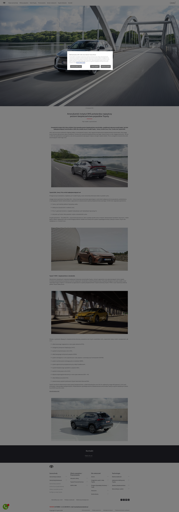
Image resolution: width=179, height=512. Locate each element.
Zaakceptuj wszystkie (106, 66)
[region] (90, 60)
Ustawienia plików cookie (76, 66)
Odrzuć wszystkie (94, 66)
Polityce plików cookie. (81, 62)
